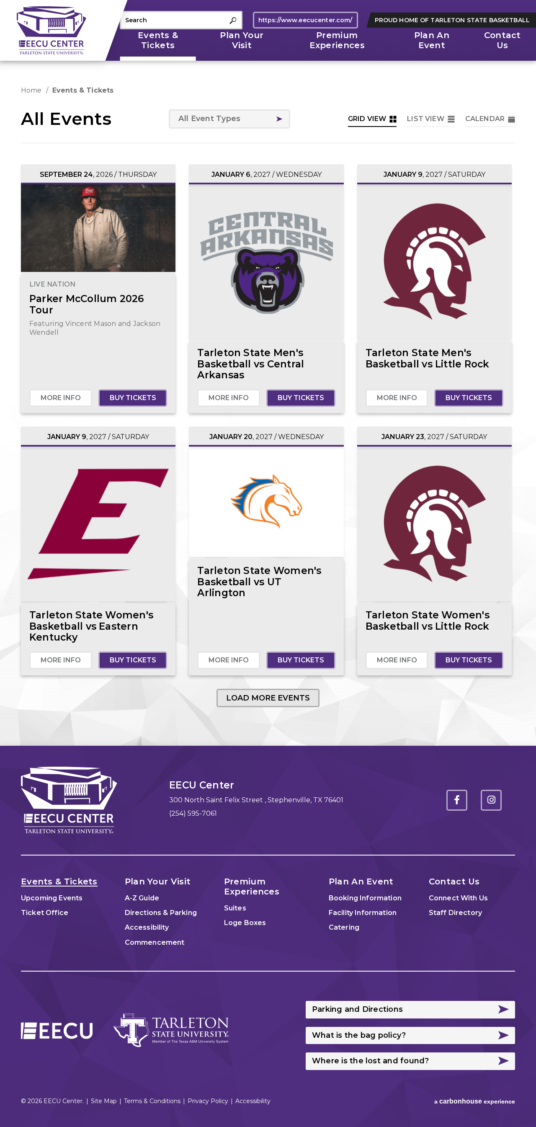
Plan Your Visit (241, 40)
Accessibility (147, 927)
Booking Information (365, 898)
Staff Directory (455, 913)
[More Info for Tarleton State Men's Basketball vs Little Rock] (434, 261)
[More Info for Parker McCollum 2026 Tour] (98, 228)
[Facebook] (456, 800)
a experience (474, 1101)
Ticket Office (44, 913)
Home (31, 90)
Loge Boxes (245, 923)
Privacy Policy (208, 1101)
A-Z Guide (142, 898)
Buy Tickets (133, 398)
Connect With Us (458, 898)
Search (232, 20)
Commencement (155, 942)
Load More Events (268, 698)
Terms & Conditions (152, 1101)
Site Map (104, 1101)
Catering (344, 927)
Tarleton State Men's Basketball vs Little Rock (428, 358)
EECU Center (52, 30)
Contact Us (502, 40)
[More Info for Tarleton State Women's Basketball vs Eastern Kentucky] (98, 524)
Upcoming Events (51, 898)
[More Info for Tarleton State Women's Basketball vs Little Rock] (434, 524)
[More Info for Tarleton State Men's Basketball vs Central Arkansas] (266, 261)
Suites (235, 908)
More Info (61, 398)
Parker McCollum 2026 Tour (86, 304)
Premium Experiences (337, 40)
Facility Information (363, 913)
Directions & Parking (161, 913)
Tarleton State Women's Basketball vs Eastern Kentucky (91, 626)
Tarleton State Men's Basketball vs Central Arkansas (250, 363)
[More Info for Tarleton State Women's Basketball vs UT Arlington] (266, 502)
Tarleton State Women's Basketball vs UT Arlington (259, 581)
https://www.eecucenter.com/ (305, 20)
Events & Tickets (158, 40)
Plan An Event (431, 40)
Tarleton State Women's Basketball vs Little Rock (428, 621)
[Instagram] (491, 800)
